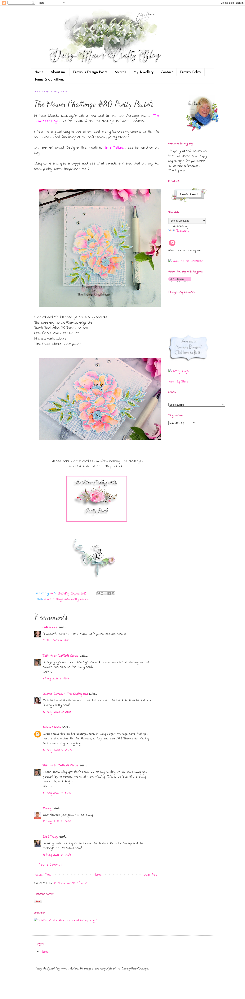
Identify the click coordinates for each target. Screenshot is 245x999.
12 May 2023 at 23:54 (57, 750)
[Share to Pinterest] (113, 593)
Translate (182, 230)
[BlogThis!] (102, 593)
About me (58, 72)
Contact (167, 72)
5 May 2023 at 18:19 (56, 640)
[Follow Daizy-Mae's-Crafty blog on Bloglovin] (179, 281)
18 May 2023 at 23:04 (57, 854)
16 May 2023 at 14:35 (57, 793)
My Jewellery (143, 72)
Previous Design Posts (90, 72)
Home (38, 72)
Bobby (47, 808)
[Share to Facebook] (109, 593)
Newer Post (43, 874)
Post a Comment (50, 864)
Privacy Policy (190, 72)
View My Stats (178, 381)
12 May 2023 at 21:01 (57, 712)
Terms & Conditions (49, 79)
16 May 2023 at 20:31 (57, 821)
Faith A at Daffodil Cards (60, 655)
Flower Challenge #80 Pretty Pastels (66, 599)
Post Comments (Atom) (70, 883)
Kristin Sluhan (52, 727)
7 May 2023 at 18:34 (56, 678)
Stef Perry (50, 836)
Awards (120, 72)
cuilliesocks (50, 627)
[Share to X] (106, 593)
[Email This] (98, 593)
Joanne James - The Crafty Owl (65, 693)
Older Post (151, 874)
